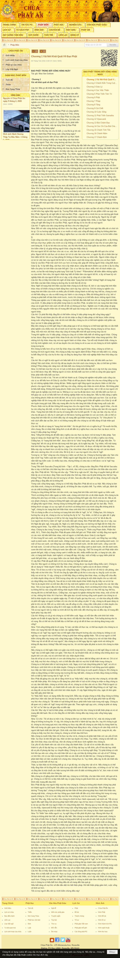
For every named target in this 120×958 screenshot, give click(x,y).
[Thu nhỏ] (34, 51)
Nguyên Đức (8, 137)
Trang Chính (7, 903)
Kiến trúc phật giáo (57, 912)
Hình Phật (101, 912)
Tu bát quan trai (10, 928)
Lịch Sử (76, 903)
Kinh (29, 924)
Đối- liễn (54, 928)
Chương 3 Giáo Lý (94, 87)
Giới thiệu (7, 908)
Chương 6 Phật (93, 97)
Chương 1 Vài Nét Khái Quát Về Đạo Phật (102, 79)
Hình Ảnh (15, 95)
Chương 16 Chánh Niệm (97, 133)
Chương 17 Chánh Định (97, 137)
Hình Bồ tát (102, 916)
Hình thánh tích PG (105, 924)
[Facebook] (57, 942)
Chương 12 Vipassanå (96, 119)
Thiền (30, 912)
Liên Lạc (7, 920)
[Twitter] (63, 942)
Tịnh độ (30, 908)
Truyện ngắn (55, 916)
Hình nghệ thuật (103, 928)
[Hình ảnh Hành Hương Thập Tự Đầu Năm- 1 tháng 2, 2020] (18, 116)
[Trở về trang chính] (52, 942)
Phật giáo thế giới (81, 928)
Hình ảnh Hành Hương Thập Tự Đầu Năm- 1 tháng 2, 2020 (15, 131)
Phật (76, 908)
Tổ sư (77, 920)
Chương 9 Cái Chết (95, 108)
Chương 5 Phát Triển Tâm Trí (99, 94)
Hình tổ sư (102, 920)
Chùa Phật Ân (103, 908)
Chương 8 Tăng (93, 105)
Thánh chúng (79, 916)
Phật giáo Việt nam (81, 924)
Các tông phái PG (81, 931)
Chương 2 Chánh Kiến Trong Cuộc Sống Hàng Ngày (102, 83)
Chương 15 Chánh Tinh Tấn (98, 130)
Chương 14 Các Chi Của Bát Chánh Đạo (102, 126)
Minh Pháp (19, 137)
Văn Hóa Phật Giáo (57, 903)
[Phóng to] (43, 51)
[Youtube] (68, 942)
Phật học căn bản (34, 920)
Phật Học (30, 903)
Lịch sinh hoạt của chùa (12, 931)
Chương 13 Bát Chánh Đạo (98, 123)
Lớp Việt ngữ (8, 924)
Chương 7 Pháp (93, 101)
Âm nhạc (54, 931)
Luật (29, 928)
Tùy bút (54, 920)
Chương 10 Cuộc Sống (96, 112)
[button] (10, 24)
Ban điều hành (9, 916)
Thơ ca (53, 924)
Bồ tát (77, 912)
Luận (29, 931)
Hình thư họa (102, 931)
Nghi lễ (53, 908)
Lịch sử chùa (9, 912)
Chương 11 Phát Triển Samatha (100, 115)
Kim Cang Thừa (33, 916)
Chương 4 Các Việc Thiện (98, 90)
